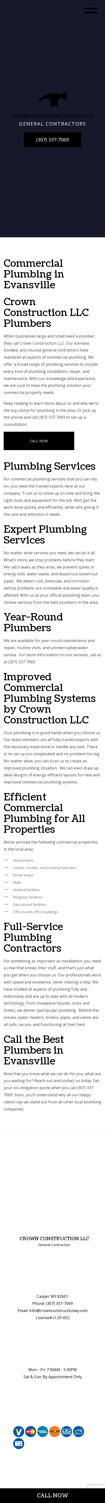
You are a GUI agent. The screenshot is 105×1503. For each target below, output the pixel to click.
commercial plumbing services (38, 479)
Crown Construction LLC (54, 1239)
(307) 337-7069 (52, 139)
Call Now (39, 441)
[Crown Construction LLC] (52, 99)
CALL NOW (52, 1495)
